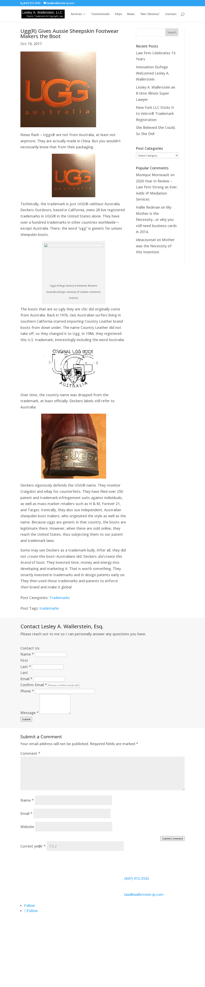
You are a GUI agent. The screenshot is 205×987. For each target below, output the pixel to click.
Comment (30, 753)
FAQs (118, 14)
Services (76, 14)
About (61, 14)
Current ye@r (33, 846)
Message (29, 712)
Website (27, 826)
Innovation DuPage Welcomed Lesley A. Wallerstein (152, 73)
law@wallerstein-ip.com (144, 894)
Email (26, 678)
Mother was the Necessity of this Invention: (155, 245)
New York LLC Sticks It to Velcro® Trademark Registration (155, 113)
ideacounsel (146, 239)
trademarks (49, 608)
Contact (171, 14)
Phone (27, 691)
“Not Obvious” (150, 14)
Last (25, 666)
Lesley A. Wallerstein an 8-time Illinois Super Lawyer (155, 93)
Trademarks (59, 597)
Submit (26, 719)
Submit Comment (172, 838)
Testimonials (100, 14)
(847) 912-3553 (136, 878)
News (131, 14)
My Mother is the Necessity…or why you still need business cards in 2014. (156, 219)
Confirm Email (33, 684)
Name (27, 654)
